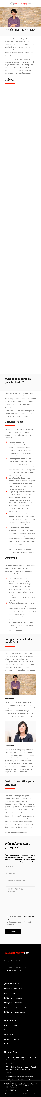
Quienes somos (10, 1025)
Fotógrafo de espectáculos (15, 1007)
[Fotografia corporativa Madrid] (20, 119)
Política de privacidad (12, 1039)
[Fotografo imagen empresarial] (20, 308)
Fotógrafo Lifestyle (11, 993)
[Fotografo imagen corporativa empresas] (20, 354)
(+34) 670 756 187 (14, 970)
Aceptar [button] (17, 1090)
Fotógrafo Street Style (13, 989)
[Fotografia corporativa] (20, 182)
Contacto (8, 1030)
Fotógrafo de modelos (13, 998)
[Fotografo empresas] (20, 245)
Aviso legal (8, 1035)
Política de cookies (11, 1044)
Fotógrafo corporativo (13, 1003)
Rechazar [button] (27, 1090)
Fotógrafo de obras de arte (15, 1012)
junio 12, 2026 (10, 1063)
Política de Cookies (30, 1094)
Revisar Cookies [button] (10, 1094)
